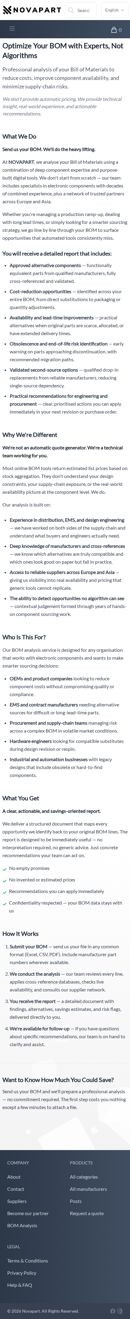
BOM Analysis (22, 1225)
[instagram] (120, 1310)
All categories (84, 1177)
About (14, 1177)
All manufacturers (88, 1189)
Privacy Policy (21, 1273)
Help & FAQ (19, 1285)
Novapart (31, 1311)
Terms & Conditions (27, 1260)
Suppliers (17, 1201)
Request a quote (87, 1213)
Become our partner (28, 1213)
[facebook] (113, 1310)
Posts (76, 1201)
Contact (15, 1189)
